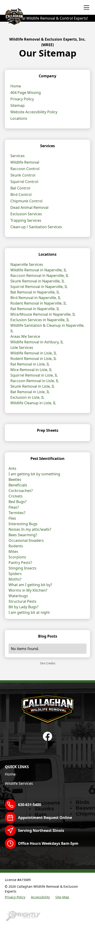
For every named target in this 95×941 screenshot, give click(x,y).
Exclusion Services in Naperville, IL (39, 319)
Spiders (15, 573)
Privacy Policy (22, 99)
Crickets (16, 496)
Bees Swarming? (23, 534)
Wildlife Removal (24, 162)
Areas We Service (25, 336)
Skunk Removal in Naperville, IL (37, 281)
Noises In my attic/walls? (30, 529)
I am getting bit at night (29, 612)
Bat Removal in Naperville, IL (34, 292)
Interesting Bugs (23, 523)
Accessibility (40, 897)
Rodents (16, 545)
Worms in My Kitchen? (28, 590)
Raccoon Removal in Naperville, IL (39, 275)
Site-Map (62, 897)
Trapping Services (25, 220)
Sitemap (17, 105)
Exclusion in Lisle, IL (27, 397)
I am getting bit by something (34, 473)
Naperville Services (26, 264)
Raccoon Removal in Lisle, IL (34, 380)
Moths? (15, 579)
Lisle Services (21, 347)
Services (17, 155)
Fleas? (14, 507)
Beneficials (18, 485)
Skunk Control (22, 175)
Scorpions (17, 557)
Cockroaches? (21, 490)
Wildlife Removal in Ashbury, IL (36, 342)
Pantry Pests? (20, 562)
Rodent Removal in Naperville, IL (38, 303)
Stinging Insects (22, 568)
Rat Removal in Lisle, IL (30, 364)
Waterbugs (18, 595)
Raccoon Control (24, 168)
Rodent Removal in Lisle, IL (33, 358)
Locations (18, 118)
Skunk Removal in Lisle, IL (32, 386)
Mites (13, 551)
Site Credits (47, 663)
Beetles (15, 479)
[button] (85, 7)
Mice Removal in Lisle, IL (31, 369)
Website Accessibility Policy (33, 111)
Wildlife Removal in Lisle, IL (33, 353)
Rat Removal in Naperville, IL (34, 308)
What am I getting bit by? (30, 584)
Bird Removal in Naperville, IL (35, 297)
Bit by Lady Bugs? (24, 606)
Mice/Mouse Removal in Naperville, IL (42, 314)
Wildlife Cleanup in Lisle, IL (33, 402)
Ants (12, 468)
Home (15, 86)
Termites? (17, 512)
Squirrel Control (24, 181)
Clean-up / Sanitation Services (36, 226)
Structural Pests (22, 601)
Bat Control (20, 188)
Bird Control (21, 194)
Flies (12, 518)
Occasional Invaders (26, 540)
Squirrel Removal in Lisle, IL (34, 375)
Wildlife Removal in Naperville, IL (38, 270)
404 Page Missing (25, 92)
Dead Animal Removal (29, 207)
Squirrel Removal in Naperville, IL (39, 286)
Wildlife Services (19, 783)
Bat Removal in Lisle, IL (30, 391)
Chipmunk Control (26, 201)
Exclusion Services (26, 213)
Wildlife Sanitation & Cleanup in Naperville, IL (47, 328)
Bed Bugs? (18, 501)
